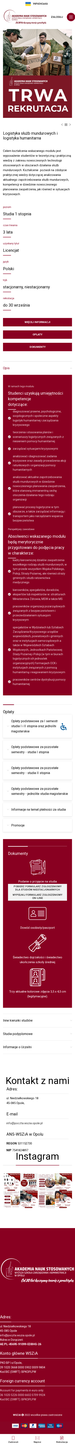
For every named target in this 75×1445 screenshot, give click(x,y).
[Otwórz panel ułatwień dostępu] (63, 726)
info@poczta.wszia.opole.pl (24, 1123)
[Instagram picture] (11, 1182)
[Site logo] (25, 17)
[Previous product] (62, 125)
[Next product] (70, 125)
